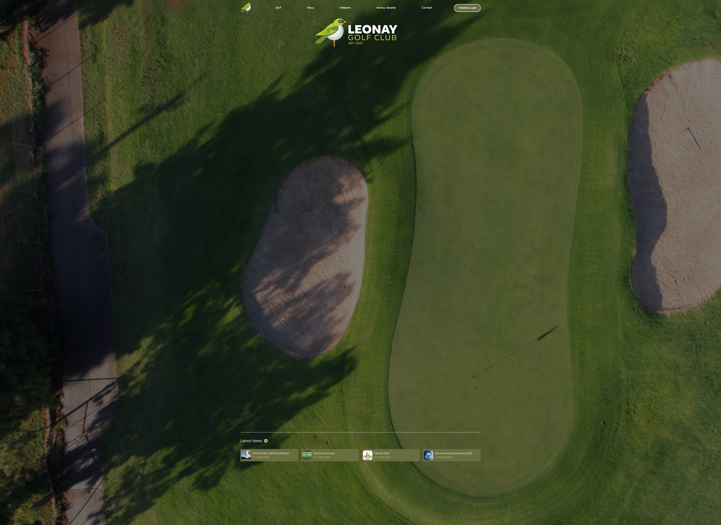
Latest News (251, 440)
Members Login (468, 7)
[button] (278, 8)
